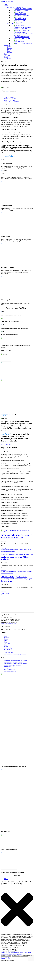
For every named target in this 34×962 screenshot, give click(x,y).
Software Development (13, 23)
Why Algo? (7, 45)
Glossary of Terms (9, 652)
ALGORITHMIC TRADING (23, 38)
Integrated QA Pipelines (10, 98)
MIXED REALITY (20, 14)
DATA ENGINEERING (21, 28)
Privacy (6, 646)
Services (6, 5)
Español (9, 58)
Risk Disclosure (8, 649)
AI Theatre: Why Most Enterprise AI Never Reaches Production (16, 536)
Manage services (13, 952)
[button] (17, 910)
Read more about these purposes (13, 954)
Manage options (5, 952)
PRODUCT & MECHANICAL (23, 43)
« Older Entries (5, 593)
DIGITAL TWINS (20, 20)
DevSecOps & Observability (11, 101)
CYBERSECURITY (20, 25)
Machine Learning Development (12, 665)
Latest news (7, 651)
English (6, 57)
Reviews (9, 52)
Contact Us (7, 55)
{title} (2, 958)
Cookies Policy (8, 648)
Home (5, 4)
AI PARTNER (19, 22)
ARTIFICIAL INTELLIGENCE (23, 9)
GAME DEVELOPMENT (22, 37)
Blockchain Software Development (13, 662)
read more (3, 548)
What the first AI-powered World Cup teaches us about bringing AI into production (17, 557)
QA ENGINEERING (21, 32)
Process (9, 49)
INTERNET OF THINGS (22, 15)
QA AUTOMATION (20, 19)
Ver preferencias (16, 955)
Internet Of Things (9, 666)
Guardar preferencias (27, 955)
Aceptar (3, 955)
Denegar (9, 955)
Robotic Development (9, 669)
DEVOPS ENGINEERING (22, 30)
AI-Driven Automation (10, 97)
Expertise (9, 48)
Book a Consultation (6, 444)
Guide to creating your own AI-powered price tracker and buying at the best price (16, 578)
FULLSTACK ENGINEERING (23, 27)
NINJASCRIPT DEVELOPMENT (19, 41)
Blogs (5, 642)
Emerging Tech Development (15, 7)
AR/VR (6, 668)
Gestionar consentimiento (7, 960)
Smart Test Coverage (9, 100)
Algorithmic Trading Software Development (15, 660)
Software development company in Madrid (15, 654)
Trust (8, 51)
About (9, 46)
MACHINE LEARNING (22, 10)
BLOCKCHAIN (19, 12)
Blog (5, 54)
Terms (5, 645)
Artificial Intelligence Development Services (15, 663)
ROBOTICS (18, 17)
